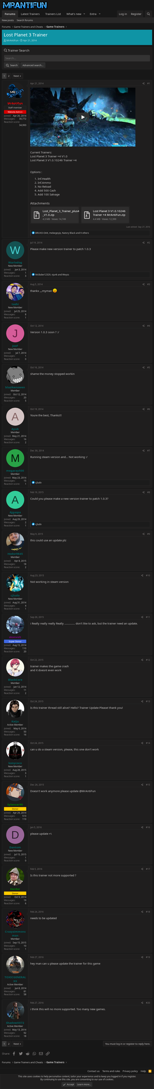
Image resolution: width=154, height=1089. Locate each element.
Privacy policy (130, 1071)
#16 (148, 827)
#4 (148, 325)
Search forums (25, 20)
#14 (148, 743)
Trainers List (53, 14)
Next (16, 76)
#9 (148, 534)
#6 (148, 409)
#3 (148, 284)
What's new (73, 14)
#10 (148, 575)
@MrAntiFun (87, 791)
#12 (148, 659)
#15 (148, 784)
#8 (148, 492)
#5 (148, 367)
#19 (148, 957)
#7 (148, 450)
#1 (148, 83)
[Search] (148, 13)
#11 (148, 617)
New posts (8, 20)
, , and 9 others (62, 233)
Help (143, 1071)
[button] (84, 13)
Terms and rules (111, 1071)
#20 (148, 1002)
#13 (148, 701)
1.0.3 (87, 249)
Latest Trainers (30, 14)
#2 (148, 242)
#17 (148, 869)
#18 (148, 911)
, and (52, 274)
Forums (10, 14)
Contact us (94, 1071)
